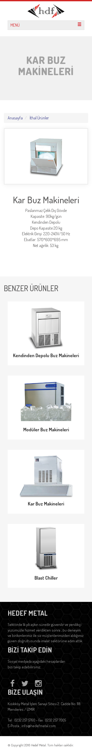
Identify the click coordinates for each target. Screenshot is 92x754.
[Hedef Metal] (46, 10)
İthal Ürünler (39, 117)
